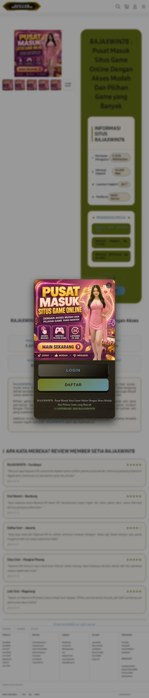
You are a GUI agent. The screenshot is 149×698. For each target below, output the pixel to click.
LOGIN (73, 370)
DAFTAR (73, 385)
